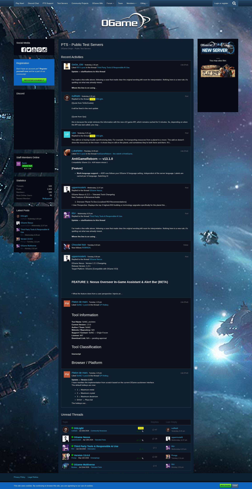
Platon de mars (80, 302)
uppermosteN (25, 226)
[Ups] (67, 137)
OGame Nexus (27, 223)
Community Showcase (99, 431)
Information (92, 449)
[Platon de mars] (67, 333)
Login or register (221, 3)
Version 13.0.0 (27, 239)
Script (141, 428)
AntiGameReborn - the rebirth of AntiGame (114, 154)
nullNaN (24, 219)
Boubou (74, 467)
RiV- (22, 235)
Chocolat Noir (79, 244)
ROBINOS (86, 248)
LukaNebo (77, 151)
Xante (24, 163)
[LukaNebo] (67, 165)
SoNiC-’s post (82, 305)
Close (235, 486)
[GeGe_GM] (67, 76)
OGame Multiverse (28, 246)
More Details (225, 486)
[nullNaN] (67, 110)
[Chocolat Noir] (67, 246)
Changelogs (95, 458)
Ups (74, 133)
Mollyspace (47, 198)
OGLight (24, 216)
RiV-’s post (81, 67)
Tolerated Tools (100, 440)
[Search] (234, 3)
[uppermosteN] (67, 196)
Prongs (23, 242)
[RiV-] (67, 225)
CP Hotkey (103, 305)
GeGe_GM (77, 64)
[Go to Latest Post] (168, 430)
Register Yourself (34, 80)
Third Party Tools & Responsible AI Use (113, 67)
